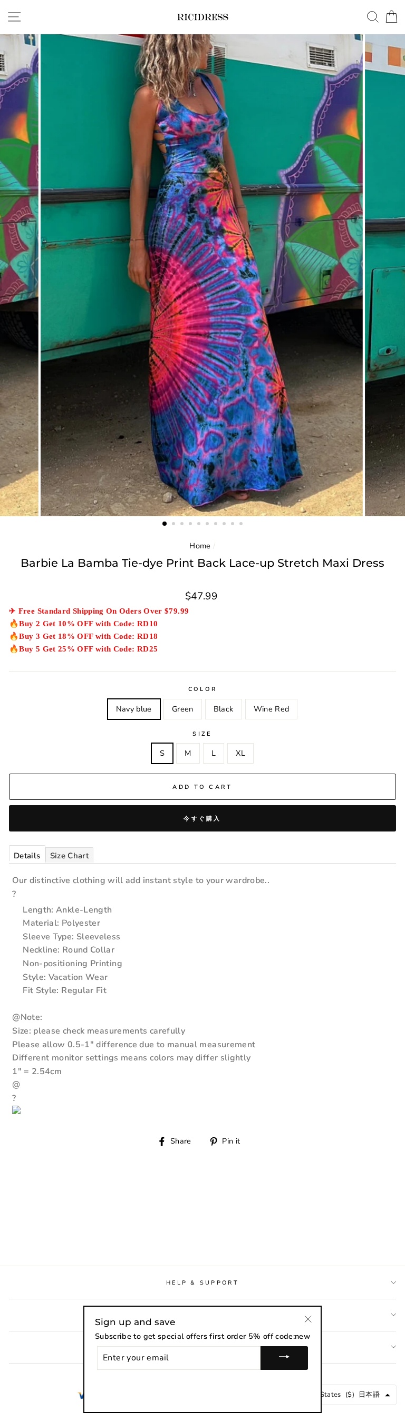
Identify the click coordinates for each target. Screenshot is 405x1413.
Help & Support (202, 1283)
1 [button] (165, 524)
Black (224, 709)
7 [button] (216, 524)
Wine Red (272, 709)
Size (202, 734)
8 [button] (225, 524)
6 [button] (208, 524)
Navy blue (134, 709)
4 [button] (191, 524)
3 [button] (183, 524)
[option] (203, 275)
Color (202, 689)
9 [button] (233, 524)
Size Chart (69, 855)
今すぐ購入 (202, 819)
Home (199, 545)
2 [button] (174, 524)
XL (240, 753)
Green (183, 709)
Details (27, 855)
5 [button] (199, 524)
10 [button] (242, 524)
